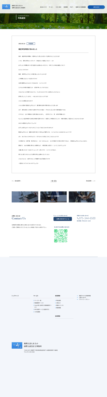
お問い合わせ (96, 7)
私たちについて (43, 7)
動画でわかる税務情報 (81, 7)
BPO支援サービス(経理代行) (41, 309)
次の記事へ (89, 181)
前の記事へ (18, 181)
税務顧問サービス (39, 303)
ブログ (71, 7)
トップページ (15, 296)
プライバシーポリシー (84, 299)
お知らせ (58, 303)
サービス (51, 7)
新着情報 (57, 296)
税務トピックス (60, 305)
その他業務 (37, 312)
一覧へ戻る (53, 181)
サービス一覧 (37, 300)
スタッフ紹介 (58, 7)
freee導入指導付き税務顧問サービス (43, 306)
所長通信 (58, 300)
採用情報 (66, 7)
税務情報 (58, 308)
